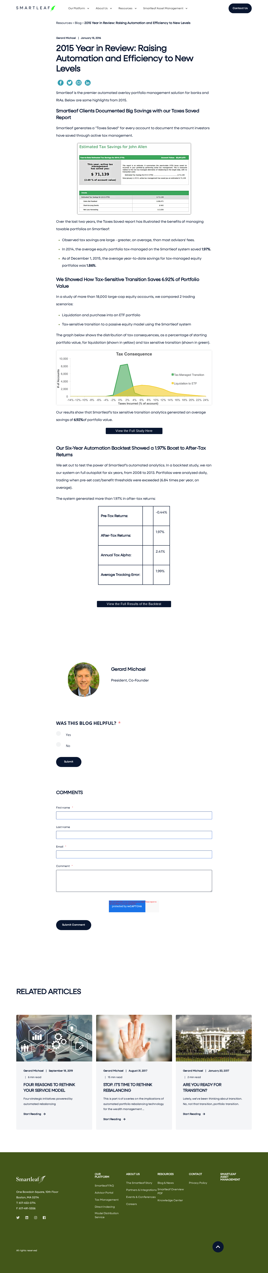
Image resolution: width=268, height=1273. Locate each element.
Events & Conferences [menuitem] (141, 1197)
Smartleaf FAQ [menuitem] (104, 1185)
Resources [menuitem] (125, 8)
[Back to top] (218, 1246)
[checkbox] (134, 742)
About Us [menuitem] (102, 8)
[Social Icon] (19, 1217)
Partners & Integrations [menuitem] (141, 1190)
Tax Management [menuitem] (107, 1199)
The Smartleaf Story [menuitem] (139, 1183)
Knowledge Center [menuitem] (170, 1200)
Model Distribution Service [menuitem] (107, 1215)
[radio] (134, 736)
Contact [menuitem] (195, 1174)
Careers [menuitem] (131, 1204)
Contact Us (240, 8)
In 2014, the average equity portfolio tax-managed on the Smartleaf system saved (136, 249)
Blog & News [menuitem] (166, 1183)
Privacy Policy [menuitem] (198, 1183)
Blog (78, 23)
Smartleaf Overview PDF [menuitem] (171, 1191)
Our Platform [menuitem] (76, 8)
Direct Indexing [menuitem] (105, 1207)
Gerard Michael (66, 38)
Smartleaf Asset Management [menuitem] (163, 8)
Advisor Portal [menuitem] (104, 1192)
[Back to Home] (36, 8)
